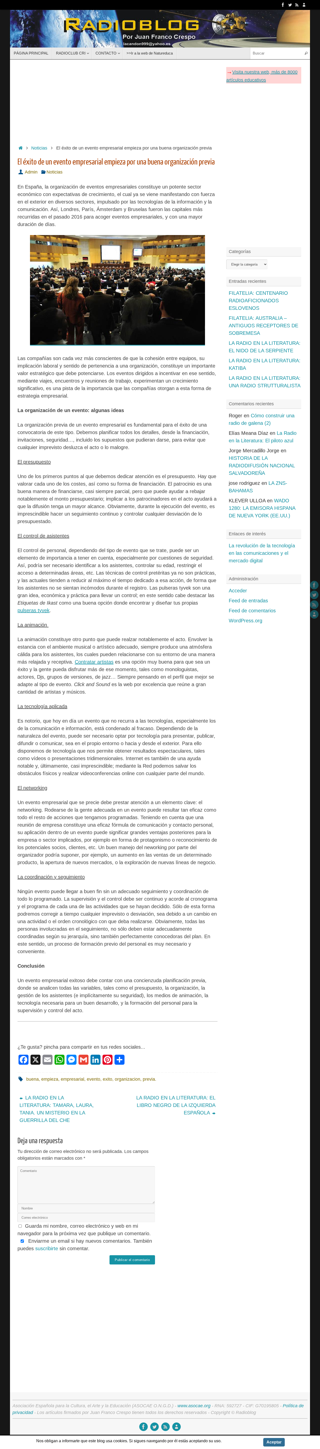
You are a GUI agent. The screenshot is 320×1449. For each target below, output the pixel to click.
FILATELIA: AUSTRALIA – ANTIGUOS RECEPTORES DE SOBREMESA (263, 325)
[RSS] (297, 4)
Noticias (39, 148)
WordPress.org (245, 620)
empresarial (72, 1079)
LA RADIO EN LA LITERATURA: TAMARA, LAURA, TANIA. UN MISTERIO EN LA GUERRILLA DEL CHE (57, 1109)
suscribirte (46, 1248)
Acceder (238, 590)
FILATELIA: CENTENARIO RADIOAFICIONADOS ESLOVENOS (258, 300)
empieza (49, 1079)
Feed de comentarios (252, 610)
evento (93, 1079)
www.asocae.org (194, 1405)
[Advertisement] (118, 101)
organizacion (127, 1079)
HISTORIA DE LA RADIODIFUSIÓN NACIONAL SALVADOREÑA (262, 465)
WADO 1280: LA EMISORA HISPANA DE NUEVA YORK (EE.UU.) (262, 508)
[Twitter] (290, 4)
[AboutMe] (304, 4)
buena (32, 1079)
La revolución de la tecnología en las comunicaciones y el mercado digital (262, 553)
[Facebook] (283, 4)
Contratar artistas (94, 662)
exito (107, 1079)
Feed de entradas (248, 600)
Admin (31, 172)
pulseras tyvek (34, 610)
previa (149, 1079)
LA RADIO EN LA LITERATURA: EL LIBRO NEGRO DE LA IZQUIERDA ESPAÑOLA (176, 1105)
